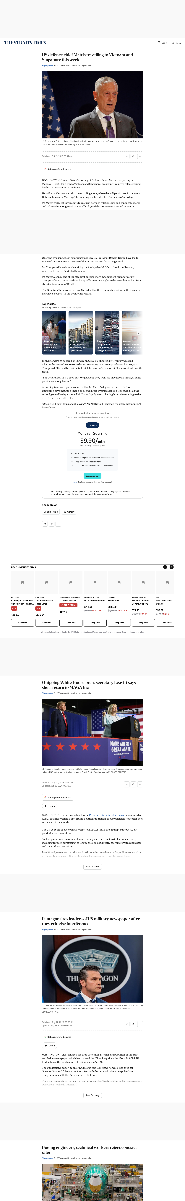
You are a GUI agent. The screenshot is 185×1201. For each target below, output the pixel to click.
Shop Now (22, 623)
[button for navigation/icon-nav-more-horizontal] (140, 156)
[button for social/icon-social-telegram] (126, 156)
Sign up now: (47, 65)
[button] (162, 43)
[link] (25, 43)
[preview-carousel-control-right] (139, 333)
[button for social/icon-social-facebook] (133, 156)
